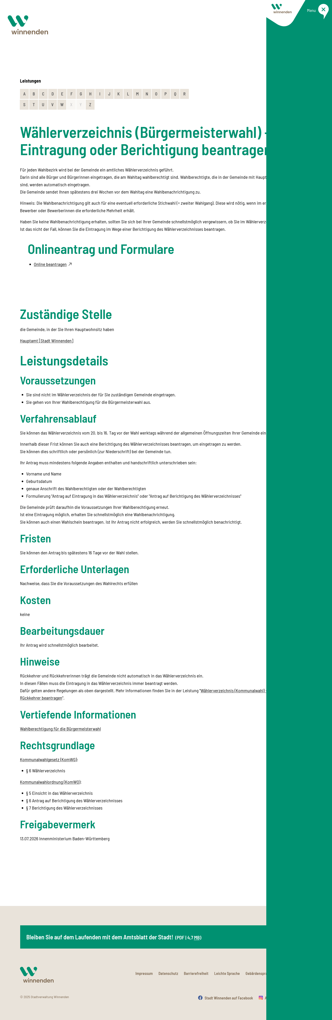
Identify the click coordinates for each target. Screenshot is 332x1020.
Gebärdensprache (259, 973)
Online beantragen (50, 264)
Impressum (144, 973)
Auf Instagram (276, 998)
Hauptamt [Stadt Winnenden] (46, 340)
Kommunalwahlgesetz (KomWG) (48, 759)
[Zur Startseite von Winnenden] (28, 24)
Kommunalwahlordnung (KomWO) (50, 782)
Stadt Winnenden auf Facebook (229, 998)
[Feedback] (308, 885)
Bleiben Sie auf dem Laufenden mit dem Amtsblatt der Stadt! (113, 937)
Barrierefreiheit (196, 973)
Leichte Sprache (227, 973)
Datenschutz (168, 973)
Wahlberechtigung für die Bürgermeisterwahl (60, 728)
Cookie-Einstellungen (295, 973)
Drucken (305, 998)
